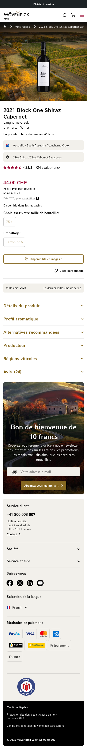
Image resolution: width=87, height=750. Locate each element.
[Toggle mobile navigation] (81, 15)
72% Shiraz (21, 157)
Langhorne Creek (58, 145)
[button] (64, 15)
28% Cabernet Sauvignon (45, 157)
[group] (43, 229)
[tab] (43, 305)
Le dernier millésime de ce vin (62, 287)
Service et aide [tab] (18, 561)
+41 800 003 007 (21, 514)
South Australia (36, 145)
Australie (18, 145)
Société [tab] (13, 548)
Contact (12, 534)
